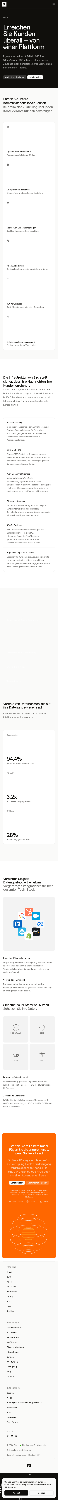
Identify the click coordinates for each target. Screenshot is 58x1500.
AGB (9, 1412)
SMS (9, 1277)
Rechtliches (12, 1408)
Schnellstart (12, 1332)
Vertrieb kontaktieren (14, 77)
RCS (9, 1301)
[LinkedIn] (12, 1436)
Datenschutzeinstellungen (19, 1450)
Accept (16, 1493)
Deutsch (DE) (34, 1455)
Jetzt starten (35, 77)
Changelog (12, 1367)
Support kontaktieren (16, 1455)
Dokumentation (14, 1328)
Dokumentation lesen (37, 1183)
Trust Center (12, 1422)
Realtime (11, 1311)
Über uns (11, 1393)
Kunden (10, 1357)
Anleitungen (12, 1362)
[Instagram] (16, 1436)
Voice (9, 1282)
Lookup (10, 1296)
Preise (9, 1398)
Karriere (10, 1376)
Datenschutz (12, 1417)
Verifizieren (12, 1292)
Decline (41, 1493)
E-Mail (9, 1272)
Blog (9, 1372)
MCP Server (12, 1342)
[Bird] (4, 4)
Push (9, 1306)
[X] (8, 1436)
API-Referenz (13, 1337)
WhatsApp (11, 1287)
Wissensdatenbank (15, 1347)
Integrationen (13, 1352)
